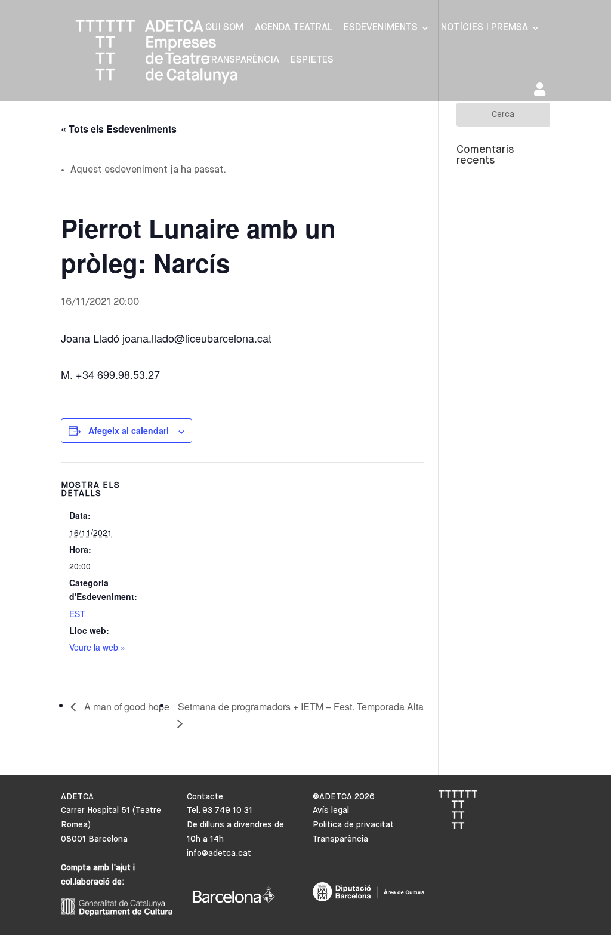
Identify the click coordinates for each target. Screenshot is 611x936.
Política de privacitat (353, 825)
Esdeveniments (381, 28)
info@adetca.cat (219, 853)
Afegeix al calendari (128, 430)
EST (77, 614)
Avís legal (331, 810)
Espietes (312, 60)
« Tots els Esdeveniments (119, 129)
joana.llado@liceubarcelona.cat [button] (196, 338)
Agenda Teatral (293, 28)
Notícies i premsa (484, 28)
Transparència (242, 60)
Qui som (224, 28)
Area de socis (542, 91)
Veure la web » (97, 647)
